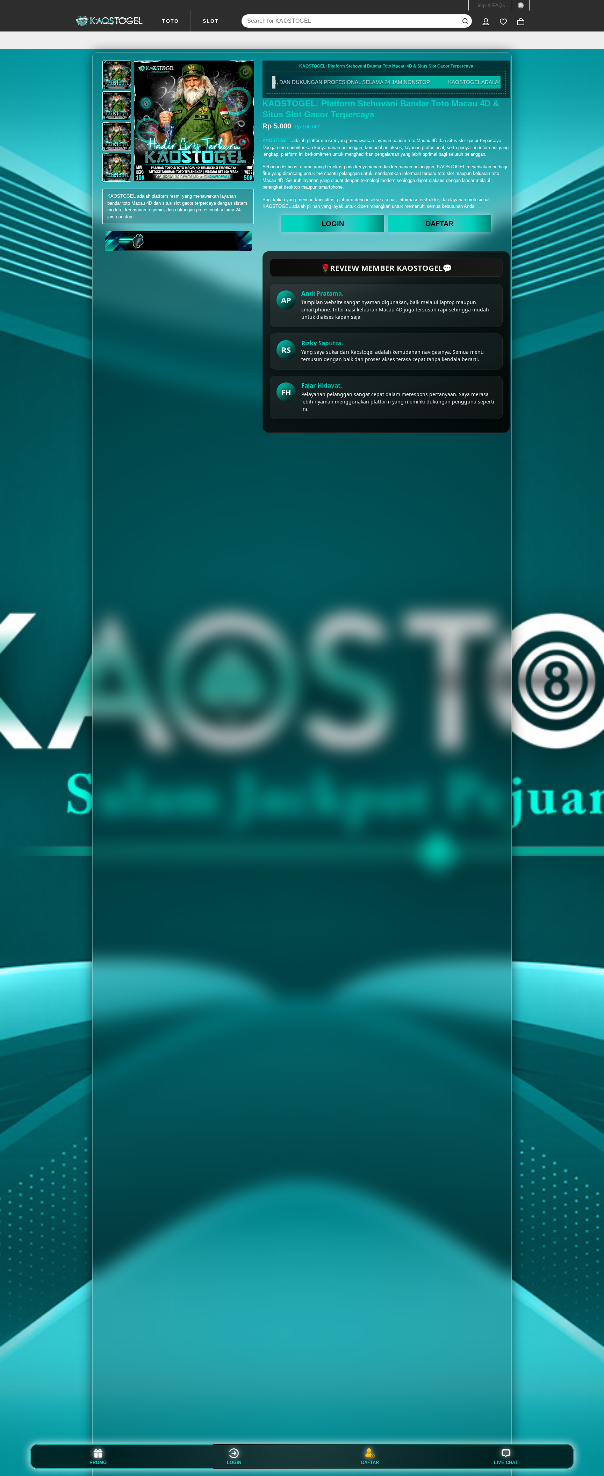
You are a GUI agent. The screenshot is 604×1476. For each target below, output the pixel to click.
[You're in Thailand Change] (520, 5)
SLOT (211, 21)
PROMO (98, 1462)
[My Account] (486, 20)
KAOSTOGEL (277, 140)
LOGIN (333, 223)
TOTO (170, 21)
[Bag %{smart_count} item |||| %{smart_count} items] (521, 20)
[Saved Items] (503, 20)
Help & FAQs (490, 5)
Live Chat (506, 1462)
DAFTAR (439, 223)
